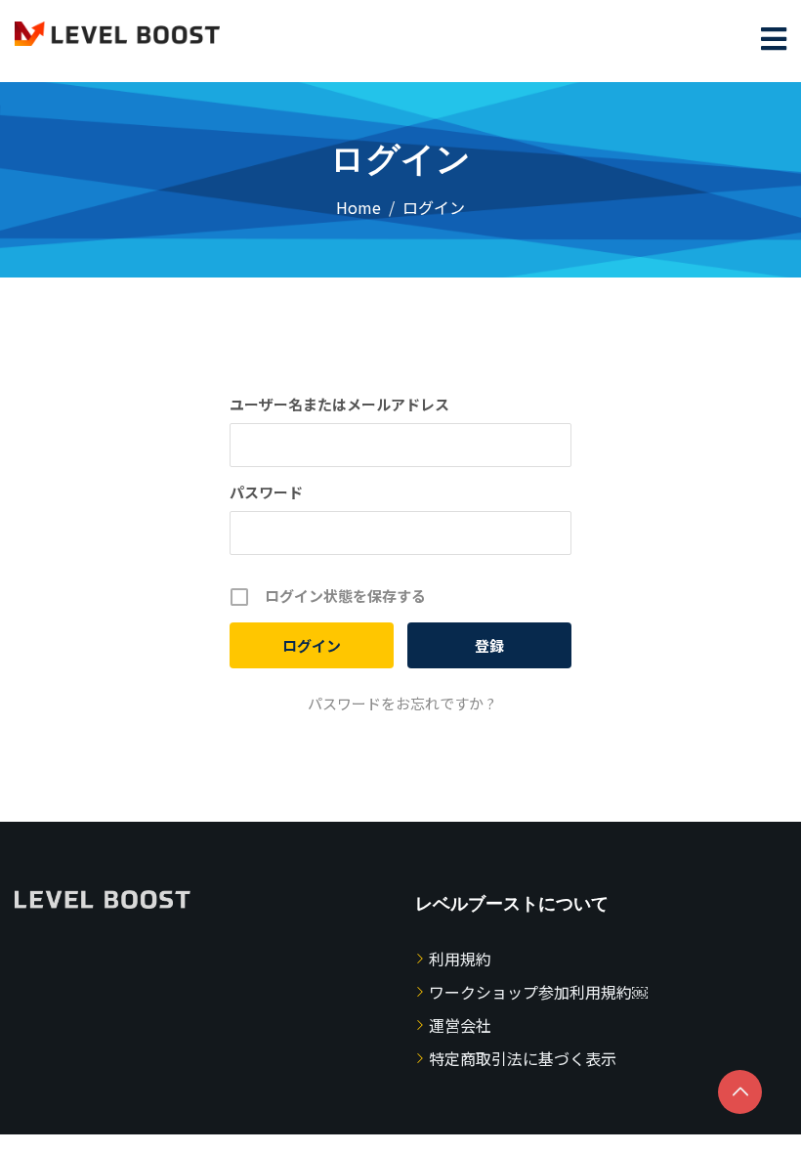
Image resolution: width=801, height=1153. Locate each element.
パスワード (266, 492)
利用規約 (460, 958)
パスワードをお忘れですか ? (401, 703)
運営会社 (460, 1025)
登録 (489, 645)
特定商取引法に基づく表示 (522, 1058)
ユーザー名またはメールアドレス (339, 404)
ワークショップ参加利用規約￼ (538, 992)
